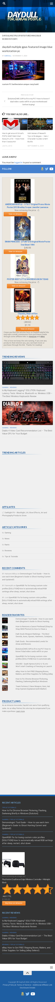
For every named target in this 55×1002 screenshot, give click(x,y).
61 (51, 122)
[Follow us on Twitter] (46, 169)
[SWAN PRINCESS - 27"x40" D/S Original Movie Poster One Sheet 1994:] (23, 240)
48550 (27, 322)
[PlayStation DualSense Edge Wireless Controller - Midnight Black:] (13, 874)
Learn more (20, 711)
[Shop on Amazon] (42, 169)
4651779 (7, 896)
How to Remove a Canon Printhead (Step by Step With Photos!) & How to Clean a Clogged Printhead (34, 629)
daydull (8, 56)
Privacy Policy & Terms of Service (17, 985)
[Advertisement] (23, 480)
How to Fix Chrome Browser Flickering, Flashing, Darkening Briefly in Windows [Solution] (32, 681)
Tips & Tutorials (11, 556)
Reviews (13, 387)
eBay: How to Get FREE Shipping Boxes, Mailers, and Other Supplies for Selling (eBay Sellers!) (34, 674)
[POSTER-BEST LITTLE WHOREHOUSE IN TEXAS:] (23, 277)
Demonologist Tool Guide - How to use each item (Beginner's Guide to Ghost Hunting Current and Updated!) (34, 621)
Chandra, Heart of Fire (27, 314)
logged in (18, 162)
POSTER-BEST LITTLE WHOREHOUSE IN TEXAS (27, 279)
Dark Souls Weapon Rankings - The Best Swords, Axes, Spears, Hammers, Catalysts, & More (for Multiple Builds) (34, 636)
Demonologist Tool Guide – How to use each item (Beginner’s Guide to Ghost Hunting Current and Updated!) (26, 577)
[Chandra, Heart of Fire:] (23, 312)
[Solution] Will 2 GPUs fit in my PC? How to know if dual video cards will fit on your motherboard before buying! (33, 651)
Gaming (5, 387)
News (7, 539)
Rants (7, 545)
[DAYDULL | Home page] (27, 16)
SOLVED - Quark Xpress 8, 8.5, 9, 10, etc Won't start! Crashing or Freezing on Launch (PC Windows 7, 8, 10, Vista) (34, 666)
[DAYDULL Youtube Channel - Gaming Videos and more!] (51, 169)
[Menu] (51, 3)
